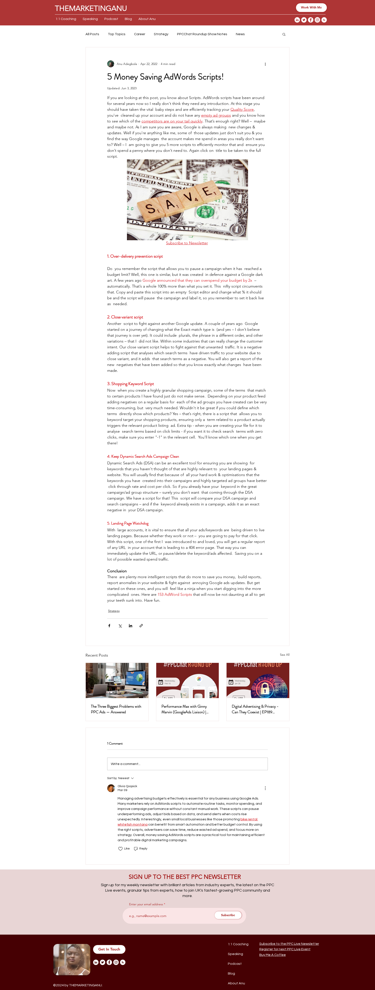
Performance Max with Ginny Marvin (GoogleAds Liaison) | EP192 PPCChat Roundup (184, 709)
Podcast (235, 963)
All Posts (92, 34)
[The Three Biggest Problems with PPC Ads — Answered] (117, 680)
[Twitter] (304, 20)
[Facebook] (310, 20)
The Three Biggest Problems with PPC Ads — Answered (116, 709)
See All (284, 655)
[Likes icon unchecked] (120, 848)
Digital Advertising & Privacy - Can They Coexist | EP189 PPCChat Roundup (255, 709)
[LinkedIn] (297, 20)
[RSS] (324, 20)
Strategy (161, 34)
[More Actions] (265, 788)
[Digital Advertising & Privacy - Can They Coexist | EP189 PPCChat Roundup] (258, 680)
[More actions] (265, 63)
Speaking (235, 954)
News (240, 34)
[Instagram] (317, 20)
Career (139, 34)
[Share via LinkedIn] (130, 626)
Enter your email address (146, 904)
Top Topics (116, 34)
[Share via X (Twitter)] (120, 626)
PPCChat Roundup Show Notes (202, 34)
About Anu (236, 983)
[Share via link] (141, 626)
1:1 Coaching (238, 944)
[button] (284, 34)
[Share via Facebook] (109, 626)
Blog (231, 973)
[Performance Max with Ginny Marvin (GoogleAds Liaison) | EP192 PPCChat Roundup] (187, 680)
